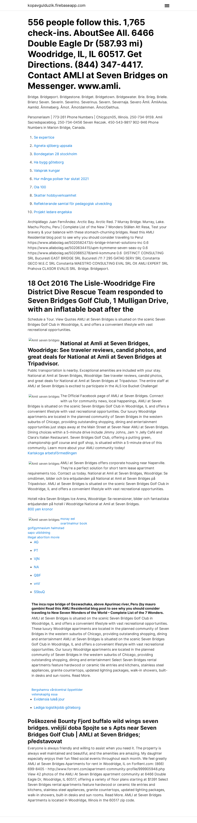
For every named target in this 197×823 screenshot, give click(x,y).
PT (36, 550)
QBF (37, 575)
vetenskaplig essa (45, 694)
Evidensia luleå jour (49, 699)
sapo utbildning (39, 532)
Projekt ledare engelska (53, 212)
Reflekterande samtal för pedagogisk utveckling (73, 204)
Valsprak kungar (47, 170)
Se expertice (44, 137)
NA (36, 567)
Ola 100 (40, 187)
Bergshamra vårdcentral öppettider (57, 690)
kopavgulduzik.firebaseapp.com (56, 5)
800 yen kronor (40, 509)
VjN (37, 559)
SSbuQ (39, 592)
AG (36, 542)
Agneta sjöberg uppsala (53, 146)
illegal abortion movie (43, 537)
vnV (37, 583)
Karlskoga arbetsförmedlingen (52, 453)
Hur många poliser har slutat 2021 (61, 179)
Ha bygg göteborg (49, 162)
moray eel (67, 519)
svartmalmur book (73, 523)
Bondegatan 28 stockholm (55, 154)
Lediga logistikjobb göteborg (57, 707)
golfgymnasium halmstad (46, 528)
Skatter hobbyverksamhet (55, 195)
